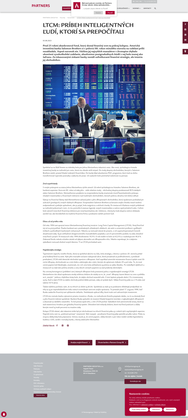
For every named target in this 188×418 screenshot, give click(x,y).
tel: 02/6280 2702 (151, 1)
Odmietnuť (156, 409)
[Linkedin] (185, 35)
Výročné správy (39, 386)
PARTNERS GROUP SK (50, 18)
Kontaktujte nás (135, 381)
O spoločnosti (122, 8)
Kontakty (147, 8)
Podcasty (37, 369)
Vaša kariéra (38, 372)
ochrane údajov (160, 405)
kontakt (139, 376)
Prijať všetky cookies (139, 409)
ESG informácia (39, 383)
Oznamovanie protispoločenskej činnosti (47, 392)
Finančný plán (68, 8)
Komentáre (71, 18)
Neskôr (98, 13)
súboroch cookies (147, 405)
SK (133, 1)
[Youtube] (185, 40)
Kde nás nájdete (130, 376)
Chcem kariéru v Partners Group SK (111, 342)
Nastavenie (170, 409)
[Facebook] (185, 25)
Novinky (136, 8)
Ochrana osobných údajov (42, 389)
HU (141, 1)
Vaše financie (38, 366)
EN (137, 1)
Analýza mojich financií (79, 342)
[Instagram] (185, 30)
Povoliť (110, 13)
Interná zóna (40, 395)
